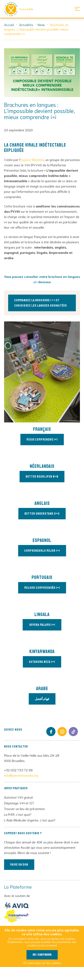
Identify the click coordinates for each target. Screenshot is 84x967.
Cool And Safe (20, 9)
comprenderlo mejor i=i (42, 551)
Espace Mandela (32, 159)
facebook (50, 731)
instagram (62, 731)
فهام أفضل (42, 699)
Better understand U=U (42, 514)
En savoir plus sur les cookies (42, 963)
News (41, 24)
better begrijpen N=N (42, 477)
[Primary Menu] (77, 8)
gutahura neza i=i (42, 662)
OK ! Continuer (42, 954)
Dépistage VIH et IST (19, 803)
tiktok (73, 731)
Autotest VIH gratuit (18, 797)
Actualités (26, 24)
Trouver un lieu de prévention (24, 808)
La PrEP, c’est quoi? (17, 814)
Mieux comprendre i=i (42, 439)
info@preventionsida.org (21, 775)
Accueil (9, 24)
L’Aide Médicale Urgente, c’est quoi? (29, 820)
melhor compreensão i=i (42, 588)
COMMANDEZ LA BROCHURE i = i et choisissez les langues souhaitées (40, 303)
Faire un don (19, 865)
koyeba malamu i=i (42, 625)
